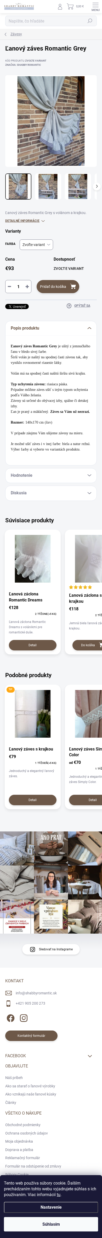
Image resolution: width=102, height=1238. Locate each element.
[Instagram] (22, 1017)
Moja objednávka (19, 1141)
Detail (33, 645)
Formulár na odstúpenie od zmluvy (33, 1166)
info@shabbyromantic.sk (36, 993)
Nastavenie (51, 1207)
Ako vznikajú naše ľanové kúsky (30, 1094)
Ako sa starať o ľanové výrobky (30, 1086)
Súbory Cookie (17, 1175)
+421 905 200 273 (30, 1003)
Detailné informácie (22, 221)
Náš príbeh (14, 1078)
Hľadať (90, 21)
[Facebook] (9, 1017)
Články (10, 1102)
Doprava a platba (19, 1150)
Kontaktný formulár (31, 1036)
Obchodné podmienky (23, 1125)
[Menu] (95, 6)
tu (58, 1194)
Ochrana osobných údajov (26, 1133)
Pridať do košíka (53, 286)
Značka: (23, 64)
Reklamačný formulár (22, 1158)
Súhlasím (51, 1224)
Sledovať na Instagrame (56, 949)
